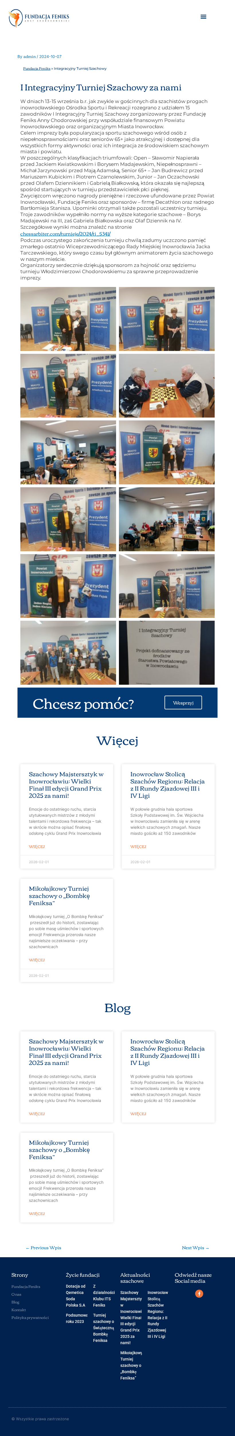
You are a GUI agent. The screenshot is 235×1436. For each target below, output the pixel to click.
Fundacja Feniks (36, 68)
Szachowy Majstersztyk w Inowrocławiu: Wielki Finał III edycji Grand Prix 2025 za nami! (66, 784)
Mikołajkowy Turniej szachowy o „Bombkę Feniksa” (59, 895)
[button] (203, 16)
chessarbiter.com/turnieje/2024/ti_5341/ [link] (65, 233)
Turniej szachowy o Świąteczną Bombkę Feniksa (103, 1328)
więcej (37, 846)
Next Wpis (195, 1247)
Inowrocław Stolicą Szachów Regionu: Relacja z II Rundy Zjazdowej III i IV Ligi (167, 784)
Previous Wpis (43, 1247)
